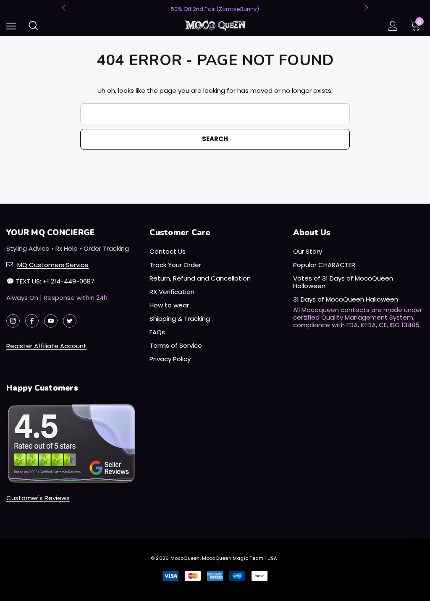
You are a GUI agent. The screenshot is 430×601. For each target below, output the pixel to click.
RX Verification (171, 291)
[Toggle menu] (11, 26)
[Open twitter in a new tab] (69, 321)
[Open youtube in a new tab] (51, 321)
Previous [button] (65, 8)
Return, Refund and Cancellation (200, 278)
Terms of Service (175, 345)
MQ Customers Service (53, 264)
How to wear (169, 305)
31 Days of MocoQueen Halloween (345, 299)
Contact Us (167, 251)
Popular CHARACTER (324, 264)
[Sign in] (393, 26)
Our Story (307, 251)
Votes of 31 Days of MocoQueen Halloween (343, 282)
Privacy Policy (170, 358)
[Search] (33, 26)
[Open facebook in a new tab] (32, 321)
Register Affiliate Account (46, 345)
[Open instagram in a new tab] (13, 321)
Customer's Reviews (38, 497)
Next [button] (365, 8)
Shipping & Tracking (179, 318)
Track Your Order (175, 264)
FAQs (157, 332)
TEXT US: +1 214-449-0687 (50, 281)
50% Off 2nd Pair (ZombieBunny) (215, 9)
